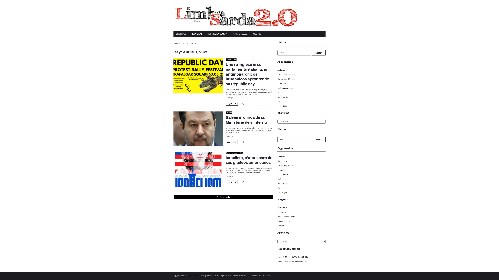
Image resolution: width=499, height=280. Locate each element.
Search (319, 53)
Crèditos (256, 34)
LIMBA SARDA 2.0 (194, 276)
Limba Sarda (231, 60)
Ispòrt (279, 92)
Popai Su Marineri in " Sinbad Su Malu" (292, 262)
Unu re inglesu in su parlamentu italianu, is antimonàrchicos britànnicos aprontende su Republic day (247, 74)
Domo (175, 43)
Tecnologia (282, 106)
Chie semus (181, 34)
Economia (281, 83)
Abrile (191, 43)
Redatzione (197, 34)
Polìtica (229, 113)
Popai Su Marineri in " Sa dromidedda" (292, 257)
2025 (183, 43)
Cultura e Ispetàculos (234, 153)
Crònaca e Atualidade (286, 75)
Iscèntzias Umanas (285, 88)
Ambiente (281, 70)
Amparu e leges (240, 34)
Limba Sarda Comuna (217, 34)
